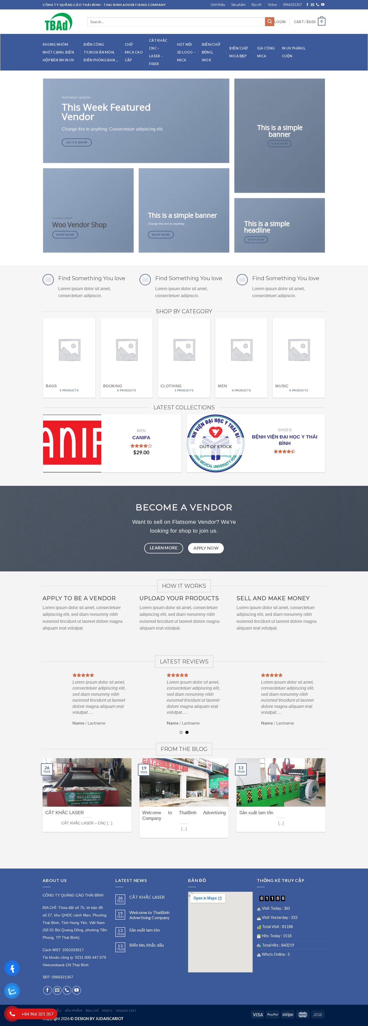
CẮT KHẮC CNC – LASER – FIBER (158, 52)
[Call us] (317, 5)
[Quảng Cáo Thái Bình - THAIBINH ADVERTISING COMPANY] (65, 21)
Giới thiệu (217, 4)
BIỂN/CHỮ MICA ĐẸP (238, 52)
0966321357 (292, 4)
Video (272, 4)
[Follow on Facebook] (307, 5)
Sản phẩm (238, 4)
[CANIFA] (72, 443)
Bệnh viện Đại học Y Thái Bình (284, 440)
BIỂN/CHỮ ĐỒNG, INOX (211, 52)
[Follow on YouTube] (322, 5)
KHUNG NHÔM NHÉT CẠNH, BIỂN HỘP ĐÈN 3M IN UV (58, 52)
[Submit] (269, 21)
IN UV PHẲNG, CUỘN (294, 52)
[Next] (330, 346)
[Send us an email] (312, 5)
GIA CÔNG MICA (266, 52)
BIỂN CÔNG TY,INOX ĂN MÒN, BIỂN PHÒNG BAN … (101, 52)
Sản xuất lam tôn (144, 929)
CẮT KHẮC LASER (147, 896)
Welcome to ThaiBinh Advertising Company (149, 915)
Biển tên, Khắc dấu (146, 944)
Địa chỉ (257, 4)
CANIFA (141, 437)
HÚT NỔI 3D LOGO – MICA (186, 52)
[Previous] (38, 346)
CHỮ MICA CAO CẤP (134, 52)
